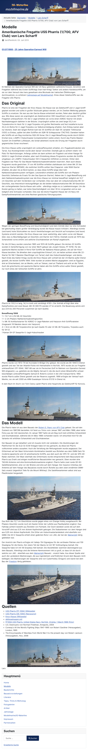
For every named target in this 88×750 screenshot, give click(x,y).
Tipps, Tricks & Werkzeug (15, 701)
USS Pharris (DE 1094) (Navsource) (21, 614)
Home (6, 682)
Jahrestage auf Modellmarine (39, 95)
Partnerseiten (9, 723)
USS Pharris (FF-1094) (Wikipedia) (20, 611)
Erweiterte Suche (11, 745)
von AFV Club (51, 427)
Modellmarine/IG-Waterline (15, 715)
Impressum (8, 719)
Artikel (7, 708)
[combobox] (15, 738)
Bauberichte (9, 690)
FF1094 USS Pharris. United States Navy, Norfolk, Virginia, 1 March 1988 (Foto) (40, 622)
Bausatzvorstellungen (13, 693)
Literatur (7, 697)
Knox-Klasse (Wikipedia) (16, 616)
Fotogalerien (9, 704)
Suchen (34, 738)
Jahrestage (8, 712)
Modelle (7, 686)
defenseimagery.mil (14, 619)
